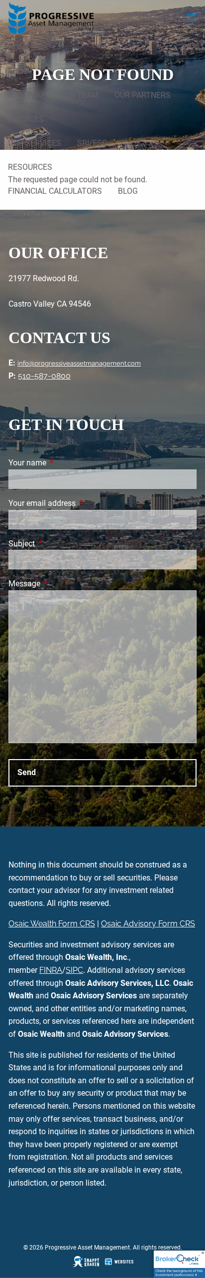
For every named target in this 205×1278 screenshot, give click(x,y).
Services (26, 119)
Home (19, 47)
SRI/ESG (92, 143)
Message (61, 583)
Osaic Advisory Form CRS (148, 923)
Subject (58, 543)
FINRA (50, 970)
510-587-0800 (44, 376)
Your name (64, 462)
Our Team (79, 95)
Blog (128, 191)
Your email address (79, 503)
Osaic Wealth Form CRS (51, 923)
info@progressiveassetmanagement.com (79, 363)
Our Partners (142, 95)
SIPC (74, 970)
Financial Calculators (55, 191)
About (20, 71)
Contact (25, 215)
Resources (30, 167)
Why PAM (26, 95)
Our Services (34, 143)
